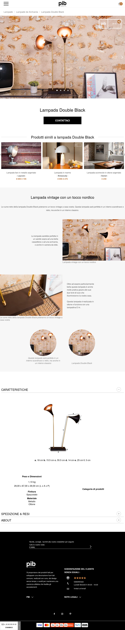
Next (122, 57)
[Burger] (6, 4)
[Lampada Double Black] (82, 342)
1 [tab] (57, 90)
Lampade (8, 11)
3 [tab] (64, 90)
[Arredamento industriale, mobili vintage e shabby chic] (63, 3)
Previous (3, 57)
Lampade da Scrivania (27, 11)
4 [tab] (68, 90)
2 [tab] (60, 90)
